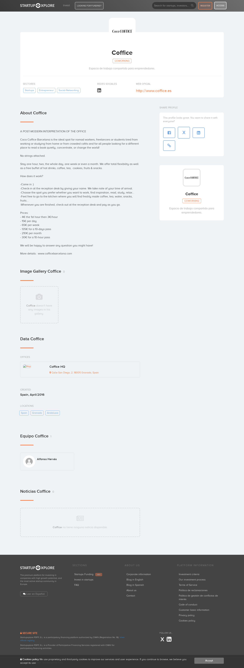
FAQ (76, 585)
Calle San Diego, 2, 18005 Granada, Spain (75, 372)
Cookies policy (187, 620)
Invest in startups (83, 579)
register (205, 5)
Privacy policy (187, 615)
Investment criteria (189, 574)
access (220, 5)
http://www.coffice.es (153, 90)
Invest (66, 5)
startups (29, 90)
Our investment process (192, 579)
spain (24, 413)
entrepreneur (46, 90)
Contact (130, 595)
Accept (209, 660)
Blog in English (134, 579)
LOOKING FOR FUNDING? (89, 5)
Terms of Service (188, 585)
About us (131, 590)
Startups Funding (87, 574)
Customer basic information (194, 610)
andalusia (52, 413)
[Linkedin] (99, 90)
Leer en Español (35, 594)
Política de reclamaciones (193, 590)
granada (37, 413)
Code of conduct (188, 604)
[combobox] (174, 5)
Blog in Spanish (135, 585)
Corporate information (138, 574)
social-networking (69, 90)
